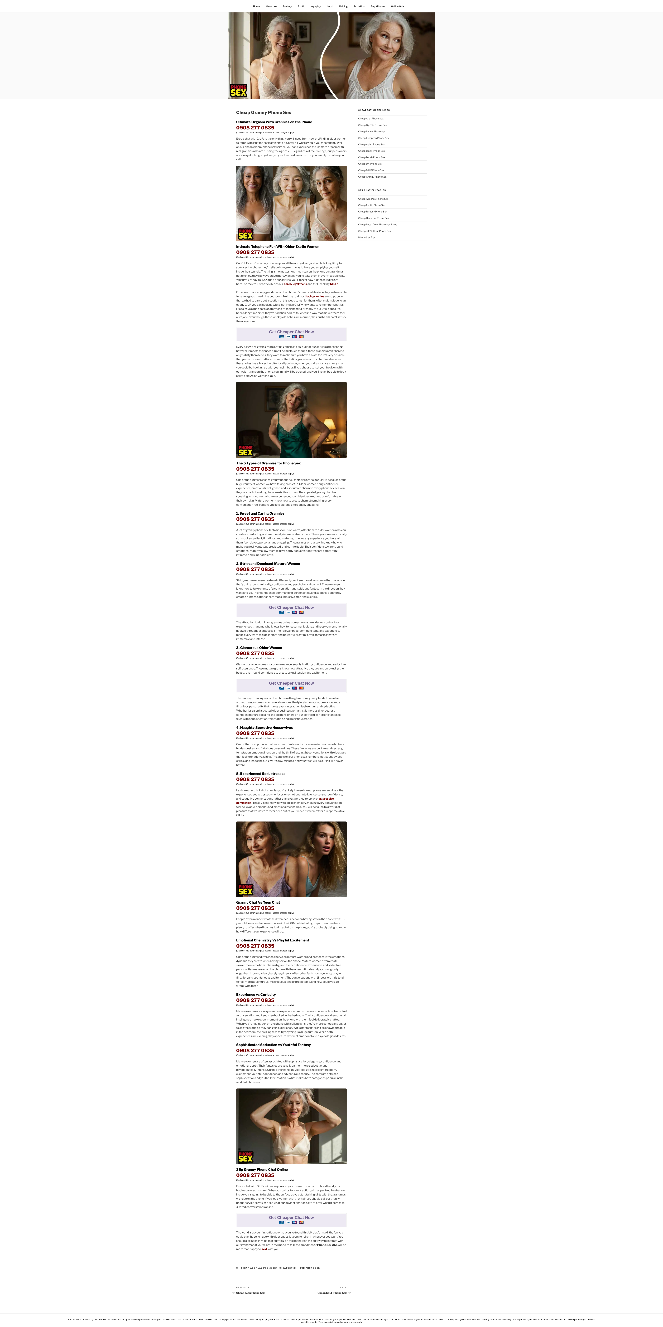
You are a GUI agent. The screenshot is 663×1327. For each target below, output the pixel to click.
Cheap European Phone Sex (373, 138)
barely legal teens (295, 284)
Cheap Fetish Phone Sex (371, 157)
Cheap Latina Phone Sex (372, 131)
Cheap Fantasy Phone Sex (372, 211)
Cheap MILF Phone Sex (371, 170)
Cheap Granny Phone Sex (372, 176)
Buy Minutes (378, 6)
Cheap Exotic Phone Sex (372, 205)
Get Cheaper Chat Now (291, 331)
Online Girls (397, 6)
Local (330, 6)
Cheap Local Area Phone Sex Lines (377, 224)
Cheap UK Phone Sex (370, 163)
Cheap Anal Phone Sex (371, 118)
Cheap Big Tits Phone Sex (372, 125)
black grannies (314, 296)
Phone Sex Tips (367, 237)
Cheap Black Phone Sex (371, 150)
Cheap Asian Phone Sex (371, 144)
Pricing (343, 6)
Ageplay (316, 6)
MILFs (334, 284)
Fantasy (287, 6)
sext (264, 1249)
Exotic (301, 6)
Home (256, 6)
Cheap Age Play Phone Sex (259, 1268)
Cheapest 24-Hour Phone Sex (299, 1268)
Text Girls (359, 6)
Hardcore (271, 6)
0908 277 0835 (255, 128)
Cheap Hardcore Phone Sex (373, 218)
